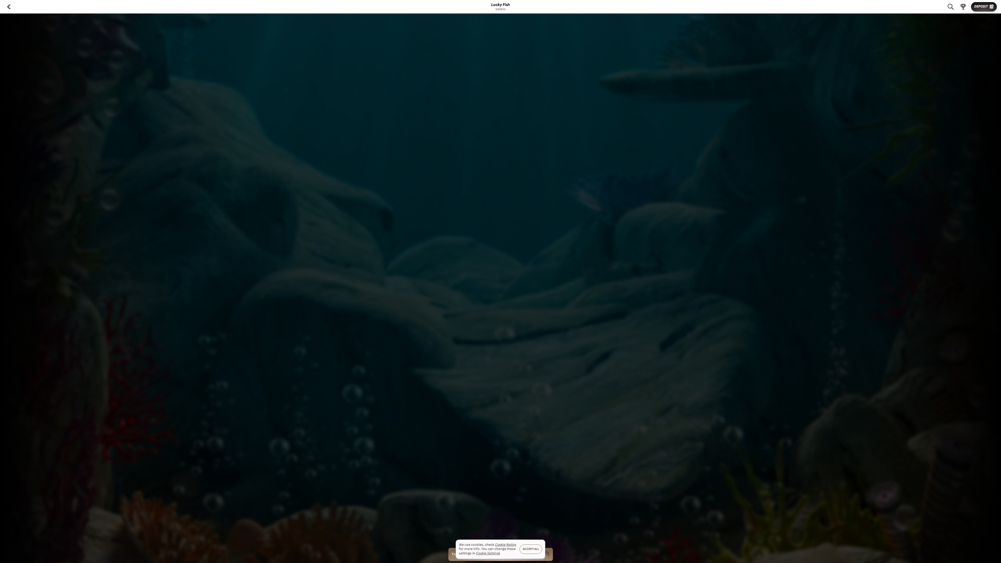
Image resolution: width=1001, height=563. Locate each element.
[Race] (963, 6)
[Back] (9, 6)
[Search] (950, 6)
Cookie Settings (488, 553)
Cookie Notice (505, 545)
